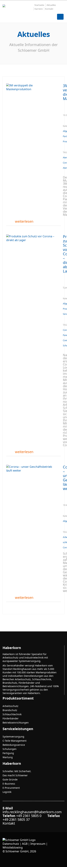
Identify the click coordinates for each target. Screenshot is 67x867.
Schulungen (9, 749)
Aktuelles (51, 5)
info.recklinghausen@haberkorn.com (32, 812)
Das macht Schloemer (15, 775)
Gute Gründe (10, 779)
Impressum (37, 844)
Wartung (8, 757)
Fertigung (8, 753)
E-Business (9, 783)
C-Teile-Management (14, 740)
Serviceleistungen (18, 728)
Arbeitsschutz (10, 706)
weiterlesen (24, 221)
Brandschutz (10, 710)
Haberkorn (12, 763)
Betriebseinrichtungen (16, 722)
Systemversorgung (13, 736)
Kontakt (49, 8)
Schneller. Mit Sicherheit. (17, 771)
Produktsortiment (18, 698)
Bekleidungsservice (14, 744)
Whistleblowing (13, 847)
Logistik (7, 792)
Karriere (39, 8)
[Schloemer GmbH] (18, 11)
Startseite (39, 5)
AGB (24, 844)
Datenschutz (11, 844)
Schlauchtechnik (12, 714)
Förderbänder (11, 718)
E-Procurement (11, 787)
